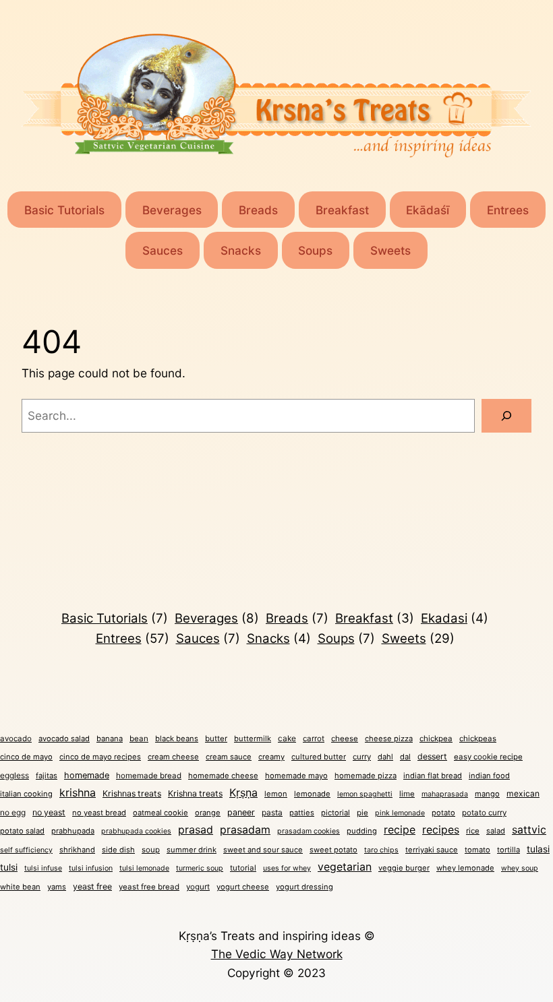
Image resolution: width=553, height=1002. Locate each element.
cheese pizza (389, 738)
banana (109, 738)
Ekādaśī (427, 210)
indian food (489, 775)
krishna (77, 792)
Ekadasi (454, 618)
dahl (385, 756)
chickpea (436, 738)
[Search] (506, 416)
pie (362, 812)
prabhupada (72, 831)
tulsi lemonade (144, 868)
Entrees (508, 210)
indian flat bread (432, 775)
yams (56, 886)
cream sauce (229, 756)
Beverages (172, 210)
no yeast (48, 812)
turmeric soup (199, 868)
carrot (313, 738)
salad (495, 831)
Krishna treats (195, 793)
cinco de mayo (26, 756)
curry (362, 756)
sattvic (529, 829)
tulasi (538, 849)
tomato (477, 849)
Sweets (390, 250)
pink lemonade (400, 813)
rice (472, 831)
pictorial (335, 812)
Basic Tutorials (64, 210)
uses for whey (287, 868)
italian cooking (26, 794)
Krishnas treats (132, 793)
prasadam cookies (308, 831)
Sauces (162, 250)
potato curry (484, 812)
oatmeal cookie (160, 812)
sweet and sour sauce (263, 849)
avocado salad (64, 738)
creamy (271, 756)
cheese (344, 738)
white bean (20, 886)
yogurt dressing (304, 886)
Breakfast (342, 210)
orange (208, 812)
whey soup (519, 868)
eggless (14, 775)
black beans (176, 738)
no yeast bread (99, 812)
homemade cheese (223, 775)
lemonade (312, 794)
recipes (440, 829)
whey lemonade (465, 868)
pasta (272, 812)
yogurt (198, 886)
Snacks (241, 250)
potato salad (22, 831)
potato (443, 812)
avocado (16, 738)
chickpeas (477, 738)
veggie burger (404, 868)
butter (216, 738)
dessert (432, 756)
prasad (195, 829)
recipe (399, 829)
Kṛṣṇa (243, 792)
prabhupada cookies (136, 831)
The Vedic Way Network (277, 954)
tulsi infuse (43, 868)
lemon (275, 794)
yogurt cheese (242, 886)
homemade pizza (365, 775)
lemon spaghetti (364, 794)
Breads (258, 210)
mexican (523, 793)
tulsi (9, 867)
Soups (315, 250)
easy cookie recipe (488, 756)
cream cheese (173, 756)
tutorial (243, 868)
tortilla (508, 849)
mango (487, 794)
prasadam (245, 829)
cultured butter (318, 756)
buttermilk (252, 738)
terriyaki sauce (431, 849)
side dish (118, 849)
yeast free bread (149, 886)
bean (138, 738)
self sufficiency (26, 850)
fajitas (46, 775)
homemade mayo (296, 775)
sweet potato (333, 849)
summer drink (191, 849)
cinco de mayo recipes (100, 756)
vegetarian (345, 866)
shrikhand (77, 849)
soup (151, 849)
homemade (86, 775)
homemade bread (148, 775)
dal (405, 756)
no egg (13, 812)
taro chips (381, 850)
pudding (362, 831)
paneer (241, 812)
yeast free (92, 886)
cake (287, 738)
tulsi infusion (91, 868)
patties (301, 812)
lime (407, 794)
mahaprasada (444, 794)
